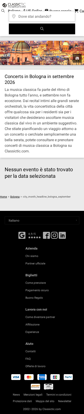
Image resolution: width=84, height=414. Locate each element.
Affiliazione (32, 324)
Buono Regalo (34, 297)
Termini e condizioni (58, 394)
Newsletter (64, 401)
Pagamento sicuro (37, 290)
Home (3, 196)
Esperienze (32, 332)
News (16, 394)
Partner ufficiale (35, 263)
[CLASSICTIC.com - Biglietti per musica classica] (13, 5)
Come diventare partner (40, 317)
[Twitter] (54, 237)
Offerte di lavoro (35, 366)
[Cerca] (42, 29)
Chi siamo (31, 256)
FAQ (28, 358)
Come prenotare (35, 282)
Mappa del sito (45, 401)
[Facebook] (21, 234)
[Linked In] (62, 237)
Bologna (15, 196)
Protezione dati (22, 401)
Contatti (30, 351)
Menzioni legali (33, 394)
